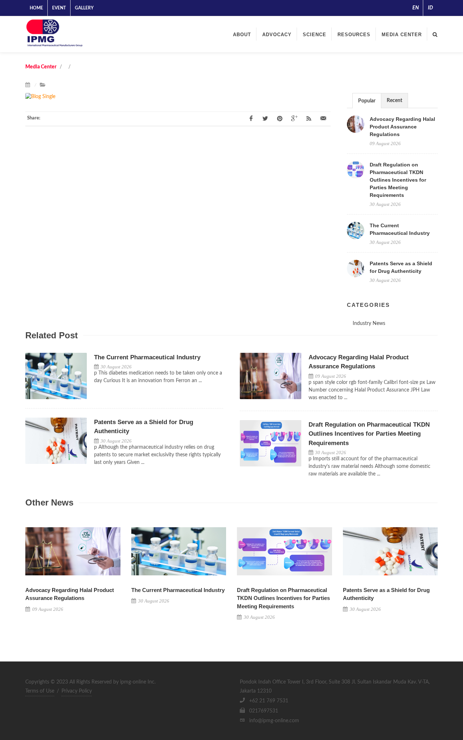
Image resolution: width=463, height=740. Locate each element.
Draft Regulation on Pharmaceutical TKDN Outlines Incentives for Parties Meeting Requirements (398, 180)
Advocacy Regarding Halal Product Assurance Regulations (402, 126)
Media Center (402, 34)
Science (314, 34)
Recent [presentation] (394, 100)
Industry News (369, 323)
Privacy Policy (76, 691)
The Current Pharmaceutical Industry (147, 357)
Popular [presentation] (366, 100)
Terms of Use (39, 691)
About (242, 34)
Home (36, 8)
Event (59, 8)
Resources (353, 34)
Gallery (84, 8)
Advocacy (277, 34)
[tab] (366, 100)
